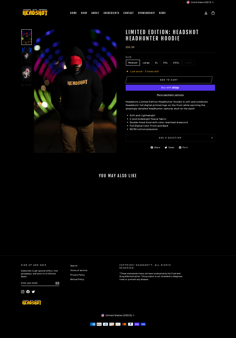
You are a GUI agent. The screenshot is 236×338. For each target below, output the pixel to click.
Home (73, 12)
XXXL (176, 62)
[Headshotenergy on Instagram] (22, 291)
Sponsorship (146, 12)
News (162, 12)
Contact (128, 12)
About (95, 12)
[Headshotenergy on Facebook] (28, 291)
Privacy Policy (77, 275)
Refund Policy (77, 279)
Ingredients (112, 12)
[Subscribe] (57, 283)
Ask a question (170, 138)
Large (146, 62)
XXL (165, 62)
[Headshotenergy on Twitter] (33, 291)
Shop (84, 12)
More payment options (170, 94)
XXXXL (189, 62)
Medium (133, 62)
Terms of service (78, 270)
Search (73, 265)
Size (129, 57)
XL (156, 62)
